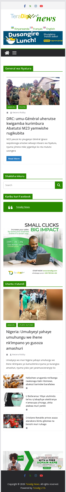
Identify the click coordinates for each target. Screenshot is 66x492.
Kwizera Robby (19, 112)
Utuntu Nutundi (26, 325)
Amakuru (11, 107)
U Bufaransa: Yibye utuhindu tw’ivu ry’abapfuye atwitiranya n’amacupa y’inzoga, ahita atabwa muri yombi (41, 401)
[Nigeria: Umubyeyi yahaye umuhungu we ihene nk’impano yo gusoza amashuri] (32, 304)
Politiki (22, 107)
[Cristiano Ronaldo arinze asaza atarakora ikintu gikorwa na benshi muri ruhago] (13, 422)
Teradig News (23, 206)
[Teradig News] (7, 53)
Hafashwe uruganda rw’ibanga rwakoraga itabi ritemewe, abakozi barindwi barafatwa (41, 381)
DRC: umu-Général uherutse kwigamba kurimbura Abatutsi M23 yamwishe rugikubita (31, 126)
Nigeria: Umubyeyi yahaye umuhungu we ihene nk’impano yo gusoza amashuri (28, 340)
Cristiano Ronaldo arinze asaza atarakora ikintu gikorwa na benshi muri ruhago (42, 421)
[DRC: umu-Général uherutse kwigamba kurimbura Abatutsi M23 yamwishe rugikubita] (32, 91)
